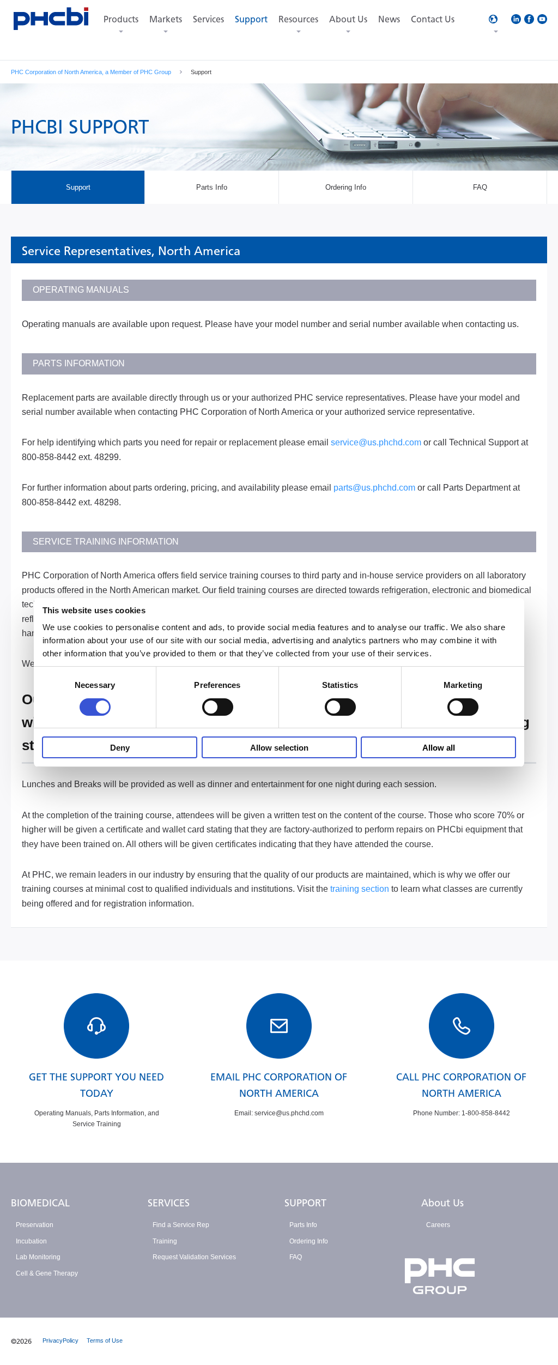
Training (165, 1241)
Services (208, 19)
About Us (348, 19)
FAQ (295, 1257)
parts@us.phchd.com (374, 487)
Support (251, 19)
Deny (120, 747)
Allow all (438, 747)
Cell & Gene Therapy (47, 1273)
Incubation (31, 1241)
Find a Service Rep (181, 1225)
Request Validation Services (194, 1257)
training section (359, 888)
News (389, 19)
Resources (298, 19)
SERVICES (169, 1203)
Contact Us (432, 19)
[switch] (217, 707)
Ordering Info (308, 1241)
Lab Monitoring (38, 1257)
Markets (165, 19)
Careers (438, 1225)
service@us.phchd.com (376, 442)
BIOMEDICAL (40, 1203)
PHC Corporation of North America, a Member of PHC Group (91, 72)
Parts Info (303, 1225)
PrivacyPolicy (60, 1340)
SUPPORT (305, 1203)
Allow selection (279, 747)
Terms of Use (105, 1340)
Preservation (34, 1225)
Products (121, 19)
